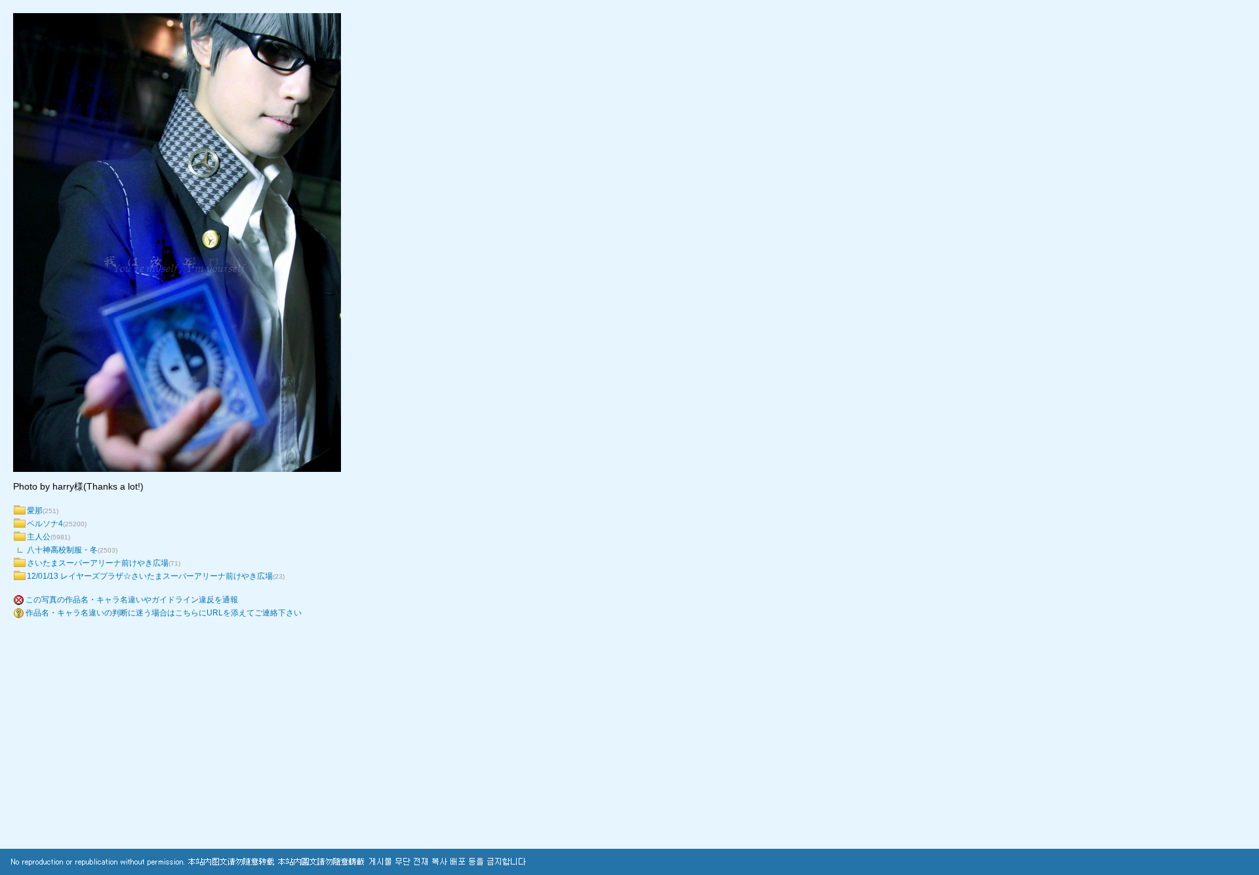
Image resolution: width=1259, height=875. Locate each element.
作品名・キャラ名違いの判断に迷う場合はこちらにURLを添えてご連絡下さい (164, 612)
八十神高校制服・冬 (62, 549)
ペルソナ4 (45, 523)
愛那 (35, 510)
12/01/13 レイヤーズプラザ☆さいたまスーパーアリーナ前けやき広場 (150, 576)
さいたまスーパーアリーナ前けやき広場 (98, 563)
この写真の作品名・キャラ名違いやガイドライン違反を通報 (132, 599)
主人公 (38, 536)
